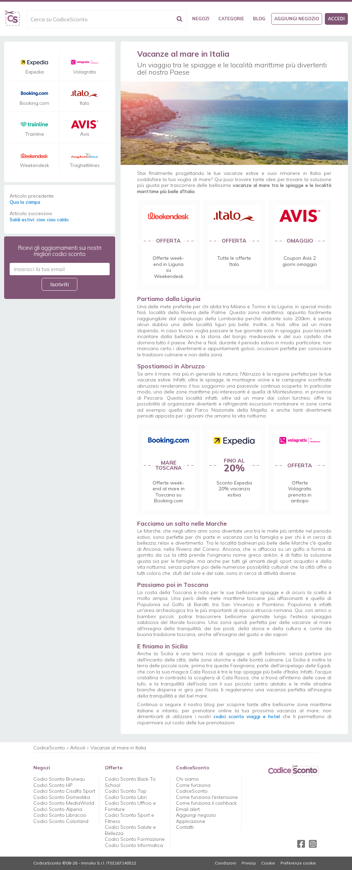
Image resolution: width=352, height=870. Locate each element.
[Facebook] (301, 843)
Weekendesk (34, 165)
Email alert (188, 809)
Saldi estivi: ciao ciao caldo (39, 220)
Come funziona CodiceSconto (193, 788)
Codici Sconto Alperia (57, 809)
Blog (259, 18)
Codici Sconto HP (53, 785)
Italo (84, 103)
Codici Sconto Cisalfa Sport (64, 791)
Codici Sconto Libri (126, 797)
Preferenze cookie (298, 863)
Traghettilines (85, 165)
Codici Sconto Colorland (60, 821)
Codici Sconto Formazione (135, 839)
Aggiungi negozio (296, 18)
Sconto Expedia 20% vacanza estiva (234, 489)
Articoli (77, 748)
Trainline (34, 134)
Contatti (185, 827)
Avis (84, 134)
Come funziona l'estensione (207, 797)
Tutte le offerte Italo (234, 261)
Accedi (336, 18)
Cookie (268, 863)
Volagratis (84, 72)
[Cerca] (179, 19)
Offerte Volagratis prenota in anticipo (299, 492)
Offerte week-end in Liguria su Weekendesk (168, 267)
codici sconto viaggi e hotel (246, 716)
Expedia (34, 72)
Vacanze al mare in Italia (118, 748)
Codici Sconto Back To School (130, 782)
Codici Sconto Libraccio (59, 815)
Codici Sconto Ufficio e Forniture (130, 806)
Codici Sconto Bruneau (59, 779)
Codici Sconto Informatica (134, 845)
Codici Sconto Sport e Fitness (129, 818)
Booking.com (34, 103)
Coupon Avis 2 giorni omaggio (300, 261)
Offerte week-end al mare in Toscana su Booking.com (169, 492)
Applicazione (190, 821)
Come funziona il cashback (206, 803)
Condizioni (225, 863)
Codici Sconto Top (125, 791)
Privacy (249, 863)
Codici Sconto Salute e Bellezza (130, 830)
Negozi (200, 18)
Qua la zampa (25, 202)
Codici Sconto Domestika (61, 797)
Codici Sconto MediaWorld (63, 803)
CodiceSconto (49, 748)
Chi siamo (187, 779)
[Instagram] (312, 843)
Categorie (231, 18)
